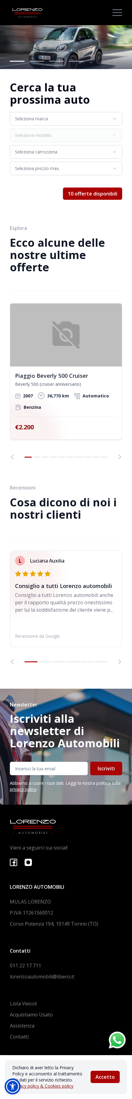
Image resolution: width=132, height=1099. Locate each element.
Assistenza (22, 1025)
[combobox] (66, 119)
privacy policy (23, 789)
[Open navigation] (117, 12)
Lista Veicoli (23, 1003)
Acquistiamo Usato (31, 1014)
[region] (66, 381)
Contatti (19, 1036)
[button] (12, 1086)
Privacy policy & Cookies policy (42, 1086)
